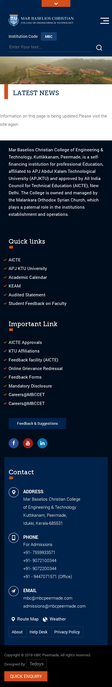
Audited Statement (27, 294)
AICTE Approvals (25, 342)
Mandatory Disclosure (30, 386)
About (18, 632)
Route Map (27, 619)
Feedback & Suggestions (37, 423)
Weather (56, 619)
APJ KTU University (28, 268)
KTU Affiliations (24, 351)
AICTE (15, 260)
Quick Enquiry (26, 676)
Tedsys (37, 664)
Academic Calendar (28, 277)
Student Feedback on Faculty (38, 303)
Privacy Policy (67, 632)
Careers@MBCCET (27, 394)
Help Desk (39, 632)
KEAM (15, 286)
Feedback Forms (25, 377)
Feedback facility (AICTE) (33, 360)
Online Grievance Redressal (36, 368)
